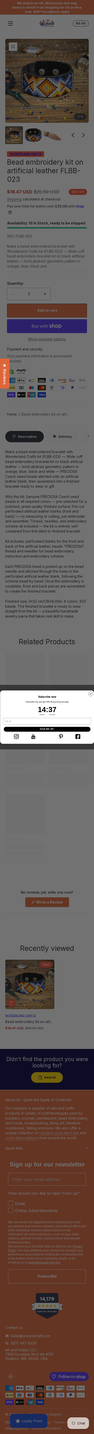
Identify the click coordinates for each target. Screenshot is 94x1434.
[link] (16, 736)
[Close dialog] (90, 694)
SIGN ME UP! (47, 729)
